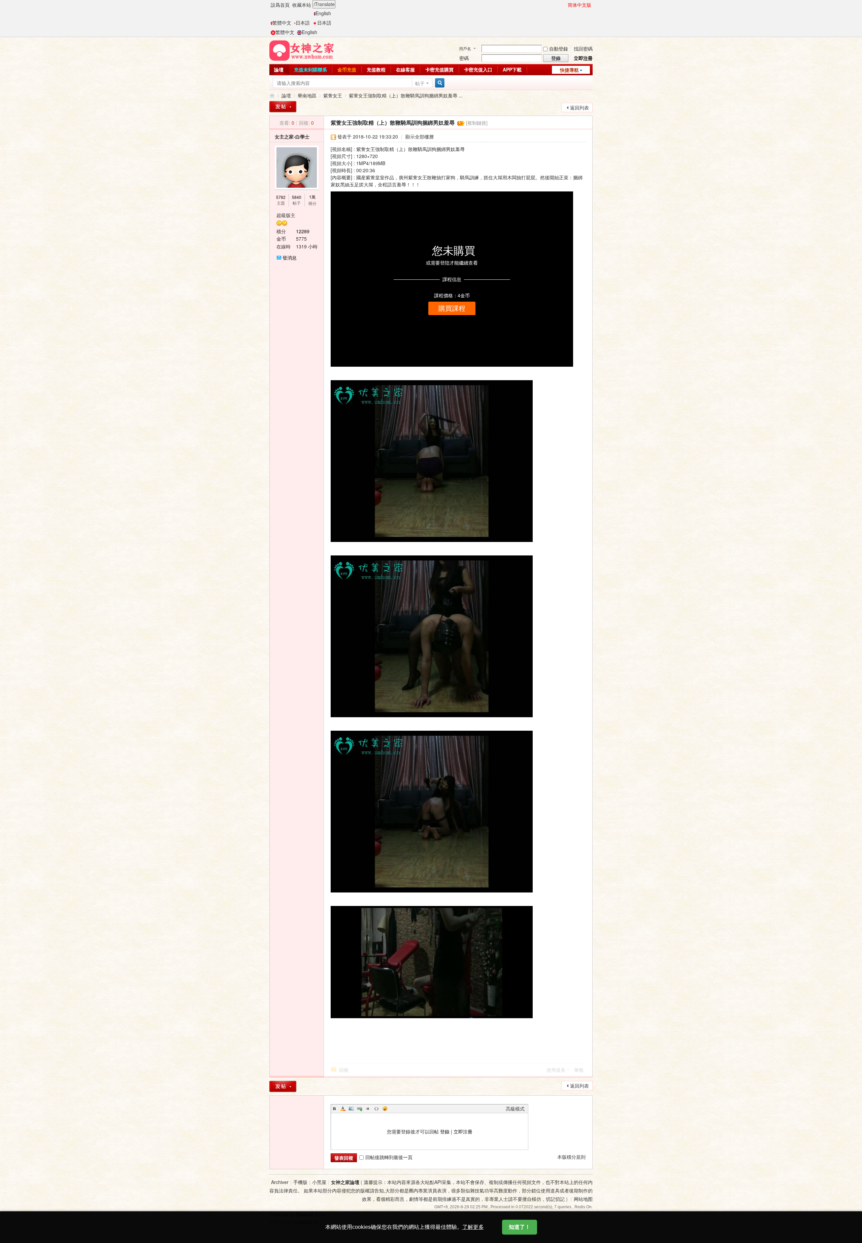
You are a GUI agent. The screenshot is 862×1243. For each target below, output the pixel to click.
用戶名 (465, 48)
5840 (296, 197)
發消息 (290, 257)
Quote (368, 1108)
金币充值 (346, 69)
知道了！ (519, 1227)
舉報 (579, 1069)
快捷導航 (569, 69)
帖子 (420, 83)
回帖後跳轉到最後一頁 (388, 1157)
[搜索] (438, 83)
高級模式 (515, 1108)
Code (376, 1108)
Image (351, 1108)
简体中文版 (579, 4)
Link (359, 1108)
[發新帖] (282, 106)
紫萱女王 (332, 95)
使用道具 (555, 1069)
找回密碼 (583, 48)
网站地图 (583, 1198)
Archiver (280, 1182)
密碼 (464, 58)
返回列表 (579, 107)
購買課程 (451, 308)
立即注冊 (583, 58)
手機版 (300, 1182)
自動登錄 (558, 48)
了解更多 (473, 1227)
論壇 (279, 69)
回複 (344, 1069)
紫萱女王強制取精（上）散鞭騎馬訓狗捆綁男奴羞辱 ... (406, 95)
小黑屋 (319, 1182)
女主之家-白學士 (292, 136)
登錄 (445, 1131)
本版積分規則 (571, 1156)
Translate (325, 4)
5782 (281, 197)
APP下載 (512, 69)
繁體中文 (281, 22)
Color (342, 1108)
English (323, 13)
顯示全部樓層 (419, 136)
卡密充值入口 (478, 69)
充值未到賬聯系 (310, 69)
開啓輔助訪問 (564, 5)
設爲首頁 (280, 4)
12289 (302, 231)
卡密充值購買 (439, 69)
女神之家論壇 (272, 95)
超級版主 (285, 215)
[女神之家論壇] (301, 50)
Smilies (385, 1108)
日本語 (303, 22)
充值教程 (376, 69)
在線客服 (405, 69)
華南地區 (307, 95)
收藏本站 (301, 4)
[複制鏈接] (477, 122)
